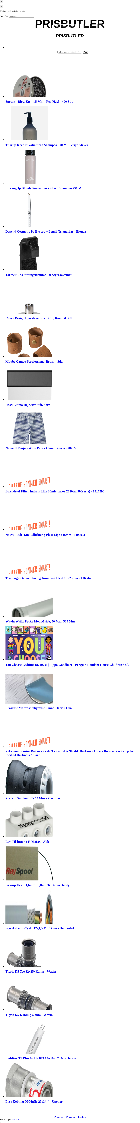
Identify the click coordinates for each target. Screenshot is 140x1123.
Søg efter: (4, 16)
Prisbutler (15, 1119)
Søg (85, 52)
